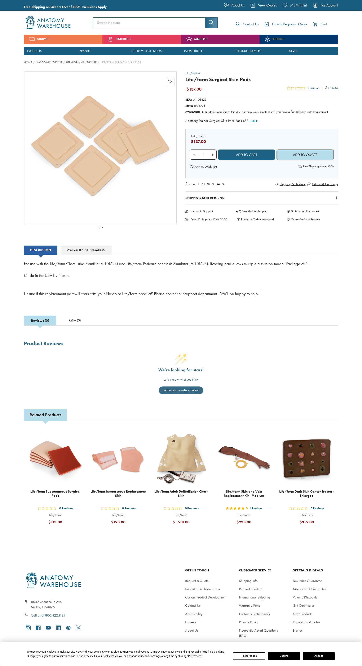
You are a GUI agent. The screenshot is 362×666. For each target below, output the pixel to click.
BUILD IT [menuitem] (278, 39)
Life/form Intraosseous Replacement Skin (118, 493)
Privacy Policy (248, 622)
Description (40, 250)
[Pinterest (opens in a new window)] (223, 184)
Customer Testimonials (254, 614)
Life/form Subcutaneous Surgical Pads (55, 493)
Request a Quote (197, 581)
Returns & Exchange (325, 184)
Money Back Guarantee (309, 589)
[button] (203, 167)
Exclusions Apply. (94, 7)
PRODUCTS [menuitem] (34, 51)
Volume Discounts (305, 597)
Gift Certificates (303, 605)
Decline (284, 655)
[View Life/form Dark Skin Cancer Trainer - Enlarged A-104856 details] (306, 458)
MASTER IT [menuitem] (201, 39)
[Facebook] (198, 184)
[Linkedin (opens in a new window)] (218, 184)
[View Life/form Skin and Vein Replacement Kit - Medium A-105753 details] (244, 458)
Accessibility (194, 614)
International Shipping (254, 597)
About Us (191, 630)
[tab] (40, 250)
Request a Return (250, 589)
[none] (100, 148)
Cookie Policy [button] (110, 656)
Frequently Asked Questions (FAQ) (258, 633)
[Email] (203, 184)
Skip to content (13, 5)
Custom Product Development (205, 597)
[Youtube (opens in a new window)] (48, 628)
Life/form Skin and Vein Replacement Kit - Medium (244, 493)
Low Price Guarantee (307, 581)
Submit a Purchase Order (202, 589)
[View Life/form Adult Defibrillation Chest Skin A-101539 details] (181, 458)
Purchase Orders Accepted (257, 219)
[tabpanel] (181, 281)
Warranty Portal (250, 605)
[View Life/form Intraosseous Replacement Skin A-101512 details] (118, 458)
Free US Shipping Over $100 (209, 219)
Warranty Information (86, 250)
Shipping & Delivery (292, 184)
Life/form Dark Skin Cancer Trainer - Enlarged (306, 493)
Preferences (249, 655)
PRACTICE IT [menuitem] (123, 39)
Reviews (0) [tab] (40, 321)
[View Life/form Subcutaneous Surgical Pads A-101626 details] (55, 458)
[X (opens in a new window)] (78, 628)
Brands (298, 630)
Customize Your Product (305, 219)
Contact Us (192, 605)
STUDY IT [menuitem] (43, 39)
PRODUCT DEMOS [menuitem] (249, 51)
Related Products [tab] (45, 414)
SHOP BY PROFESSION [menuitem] (147, 51)
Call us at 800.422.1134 (48, 615)
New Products (302, 614)
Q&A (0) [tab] (75, 320)
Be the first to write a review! (181, 390)
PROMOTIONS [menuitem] (193, 51)
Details (254, 121)
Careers (190, 622)
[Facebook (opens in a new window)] (38, 628)
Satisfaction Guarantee (305, 211)
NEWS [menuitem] (293, 51)
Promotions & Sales (306, 622)
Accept (318, 655)
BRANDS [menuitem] (84, 51)
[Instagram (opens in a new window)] (28, 628)
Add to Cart (58, 532)
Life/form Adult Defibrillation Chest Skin (181, 493)
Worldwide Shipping (255, 211)
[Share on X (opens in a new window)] (213, 184)
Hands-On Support (201, 211)
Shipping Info (248, 581)
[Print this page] (208, 184)
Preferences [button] (194, 656)
